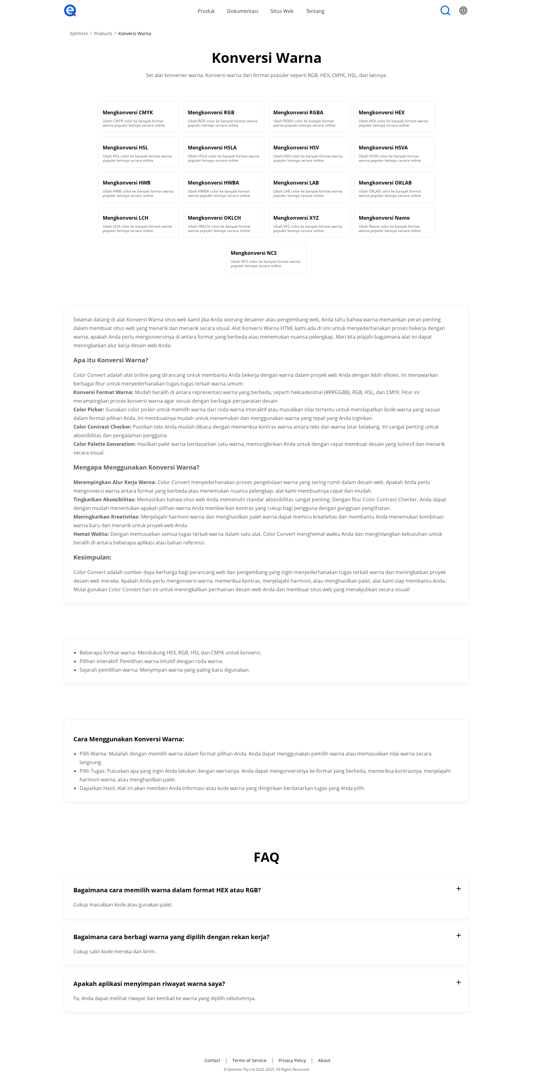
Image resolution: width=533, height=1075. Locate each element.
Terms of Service (249, 1060)
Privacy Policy (292, 1060)
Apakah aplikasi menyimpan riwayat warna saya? (149, 983)
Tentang (315, 11)
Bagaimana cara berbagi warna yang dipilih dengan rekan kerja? (171, 937)
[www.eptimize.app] (70, 14)
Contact (212, 1060)
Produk (206, 11)
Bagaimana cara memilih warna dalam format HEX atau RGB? (167, 890)
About (324, 1060)
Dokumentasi (242, 11)
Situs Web (282, 11)
